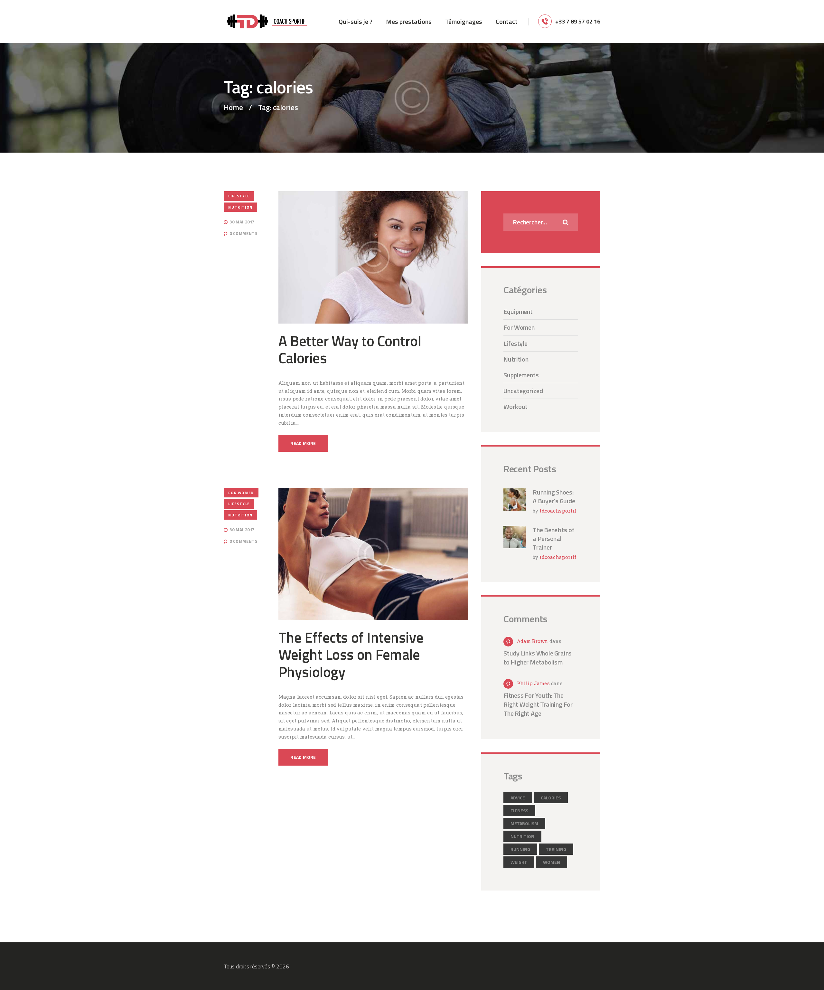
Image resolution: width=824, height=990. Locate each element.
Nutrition (240, 207)
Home (233, 107)
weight (518, 862)
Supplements (521, 375)
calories (551, 797)
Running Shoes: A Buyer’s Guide (554, 496)
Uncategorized (523, 391)
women (551, 862)
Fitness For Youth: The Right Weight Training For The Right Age (538, 704)
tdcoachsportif (557, 510)
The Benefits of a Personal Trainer (554, 538)
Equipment (518, 311)
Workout (515, 406)
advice (517, 797)
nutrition (522, 836)
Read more (303, 443)
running (520, 849)
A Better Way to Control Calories (349, 349)
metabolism (524, 823)
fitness (519, 810)
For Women (241, 492)
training (556, 849)
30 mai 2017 (242, 222)
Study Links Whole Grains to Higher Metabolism (537, 658)
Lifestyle (238, 196)
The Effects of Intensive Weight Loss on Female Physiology (350, 655)
